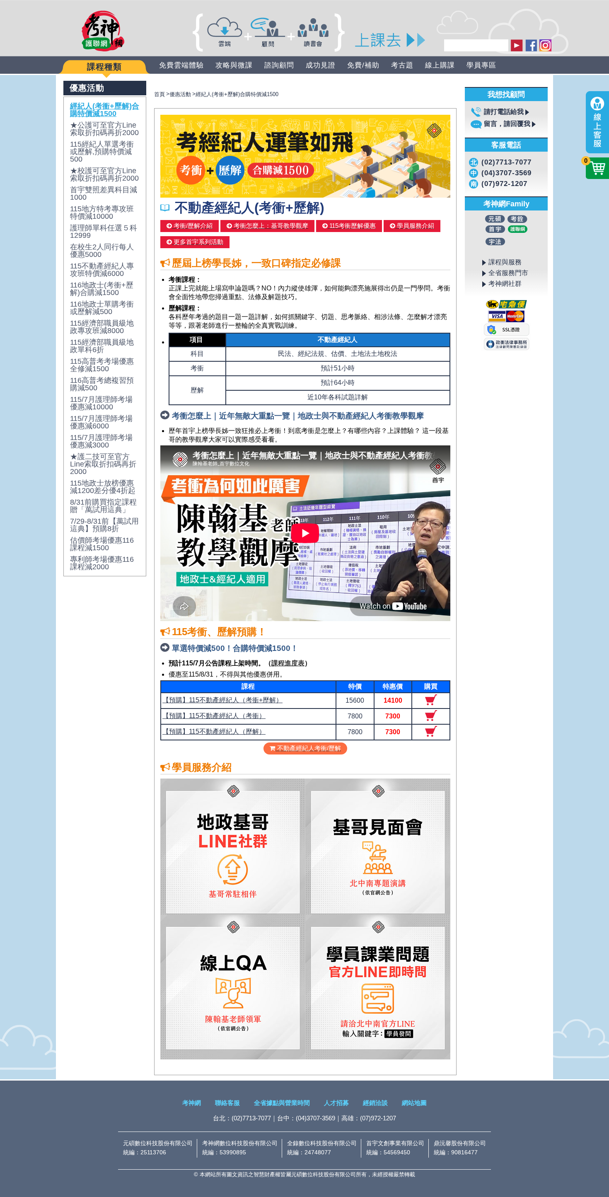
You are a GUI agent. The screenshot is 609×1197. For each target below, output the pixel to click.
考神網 (191, 1102)
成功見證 (321, 65)
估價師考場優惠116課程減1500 (102, 544)
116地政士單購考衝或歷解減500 (102, 308)
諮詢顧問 (279, 65)
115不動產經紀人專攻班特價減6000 (102, 270)
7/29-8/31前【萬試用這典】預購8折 (104, 525)
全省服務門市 (508, 272)
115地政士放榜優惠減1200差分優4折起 (102, 487)
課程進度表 (287, 663)
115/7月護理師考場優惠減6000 (101, 422)
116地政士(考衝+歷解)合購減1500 (101, 289)
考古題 (402, 65)
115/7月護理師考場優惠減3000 (101, 441)
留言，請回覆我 (507, 123)
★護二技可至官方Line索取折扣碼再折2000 (103, 464)
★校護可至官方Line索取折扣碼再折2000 (104, 174)
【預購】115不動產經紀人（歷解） (214, 731)
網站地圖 (414, 1102)
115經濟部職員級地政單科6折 (102, 346)
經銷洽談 (375, 1102)
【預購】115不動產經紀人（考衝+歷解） (222, 700)
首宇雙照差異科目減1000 (103, 193)
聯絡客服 (227, 1102)
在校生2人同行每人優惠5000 (102, 251)
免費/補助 (363, 65)
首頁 (159, 94)
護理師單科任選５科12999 (103, 231)
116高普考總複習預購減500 (102, 384)
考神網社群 (505, 283)
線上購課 (440, 65)
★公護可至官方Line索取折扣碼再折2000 (104, 129)
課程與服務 (505, 262)
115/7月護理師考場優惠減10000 (101, 403)
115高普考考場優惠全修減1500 (102, 365)
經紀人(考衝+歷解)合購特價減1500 (104, 110)
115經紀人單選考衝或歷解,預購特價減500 (102, 151)
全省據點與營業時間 (282, 1102)
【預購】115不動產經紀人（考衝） (214, 715)
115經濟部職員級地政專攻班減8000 (102, 327)
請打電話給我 (504, 111)
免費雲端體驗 (181, 65)
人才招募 (336, 1102)
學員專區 (481, 65)
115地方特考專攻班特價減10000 (102, 212)
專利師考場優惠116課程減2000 (102, 563)
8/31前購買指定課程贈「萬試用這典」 (103, 506)
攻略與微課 (234, 65)
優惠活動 (180, 94)
